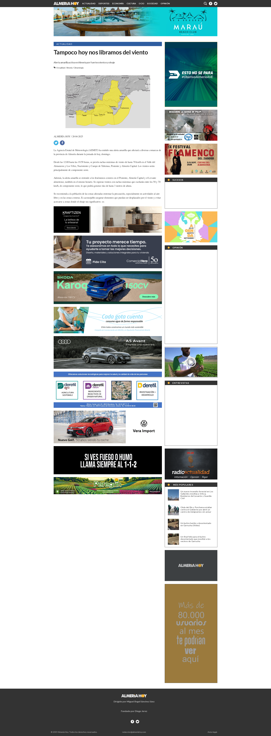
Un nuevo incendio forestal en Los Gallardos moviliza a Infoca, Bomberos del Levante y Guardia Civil (197, 494)
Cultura (131, 3)
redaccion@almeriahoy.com (134, 732)
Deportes (104, 3)
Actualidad (89, 3)
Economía (118, 3)
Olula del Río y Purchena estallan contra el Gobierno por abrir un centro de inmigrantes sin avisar (196, 509)
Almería (69, 67)
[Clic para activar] (205, 3)
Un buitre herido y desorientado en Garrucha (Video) (196, 524)
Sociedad (152, 3)
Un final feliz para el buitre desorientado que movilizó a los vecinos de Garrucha (196, 539)
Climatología (79, 67)
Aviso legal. (212, 732)
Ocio (141, 3)
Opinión (165, 3)
